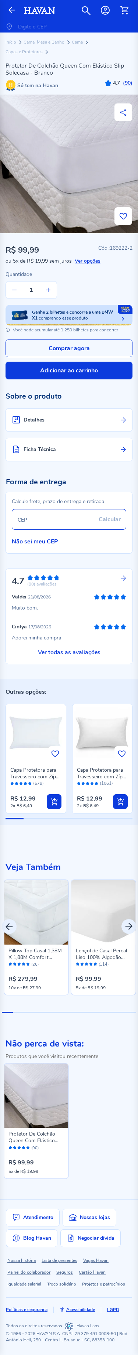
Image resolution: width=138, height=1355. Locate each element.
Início (11, 42)
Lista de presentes (59, 1260)
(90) (35, 1148)
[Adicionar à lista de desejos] (123, 216)
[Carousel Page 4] (40, 1012)
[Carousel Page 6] (63, 1012)
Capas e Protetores (25, 52)
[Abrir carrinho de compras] (124, 10)
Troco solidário (61, 1284)
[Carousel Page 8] (85, 1012)
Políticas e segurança (26, 1310)
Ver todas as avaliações (69, 652)
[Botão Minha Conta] (105, 10)
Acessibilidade (80, 1310)
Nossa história (21, 1260)
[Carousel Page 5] (52, 1012)
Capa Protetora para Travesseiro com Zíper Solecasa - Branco (35, 777)
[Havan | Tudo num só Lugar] (39, 10)
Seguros (64, 1272)
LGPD (113, 1310)
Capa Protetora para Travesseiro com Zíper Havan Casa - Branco (102, 777)
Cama (78, 42)
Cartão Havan (92, 1272)
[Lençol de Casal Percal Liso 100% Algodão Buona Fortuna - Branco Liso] (103, 912)
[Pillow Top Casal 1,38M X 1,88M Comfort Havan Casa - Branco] (36, 912)
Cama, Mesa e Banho (45, 42)
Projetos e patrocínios (103, 1284)
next (128, 926)
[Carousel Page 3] (29, 1012)
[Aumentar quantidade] (48, 290)
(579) (38, 783)
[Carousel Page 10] (108, 1012)
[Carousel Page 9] (96, 1012)
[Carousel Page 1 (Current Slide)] (7, 1012)
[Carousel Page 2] (18, 1012)
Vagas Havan (96, 1260)
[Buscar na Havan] (86, 10)
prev (9, 926)
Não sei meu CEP (35, 542)
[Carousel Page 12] (130, 1012)
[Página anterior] (12, 10)
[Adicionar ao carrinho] (54, 801)
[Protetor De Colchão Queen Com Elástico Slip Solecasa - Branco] (36, 1096)
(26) (35, 964)
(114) (104, 964)
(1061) (106, 783)
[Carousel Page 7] (74, 1012)
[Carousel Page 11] (119, 1012)
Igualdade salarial (24, 1284)
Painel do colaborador (28, 1272)
